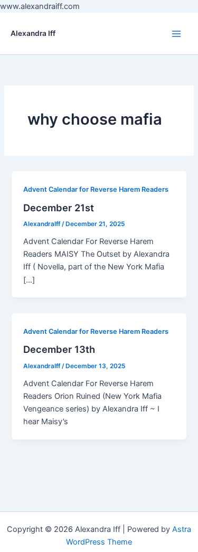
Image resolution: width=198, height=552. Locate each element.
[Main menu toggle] (176, 34)
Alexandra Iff (33, 33)
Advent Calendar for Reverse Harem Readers (95, 189)
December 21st (58, 207)
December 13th (59, 349)
